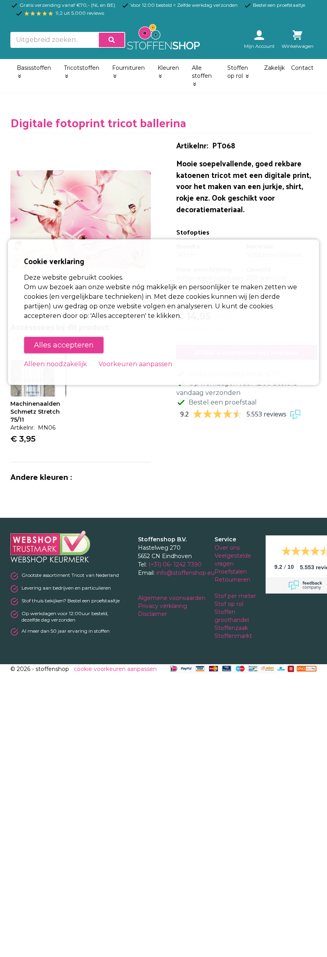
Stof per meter (236, 596)
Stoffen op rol (237, 71)
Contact (302, 67)
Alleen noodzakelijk (55, 364)
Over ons (227, 547)
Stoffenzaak (232, 627)
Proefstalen (231, 571)
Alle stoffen (202, 71)
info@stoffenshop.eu (185, 572)
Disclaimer (153, 614)
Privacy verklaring (163, 606)
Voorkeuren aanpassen (135, 364)
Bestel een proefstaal (223, 402)
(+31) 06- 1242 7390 (175, 564)
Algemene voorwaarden (172, 598)
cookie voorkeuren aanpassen (115, 669)
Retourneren (232, 579)
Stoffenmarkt (233, 635)
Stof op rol (230, 604)
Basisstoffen (34, 67)
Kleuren (168, 67)
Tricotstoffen (81, 67)
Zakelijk (274, 67)
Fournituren (128, 67)
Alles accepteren (64, 345)
